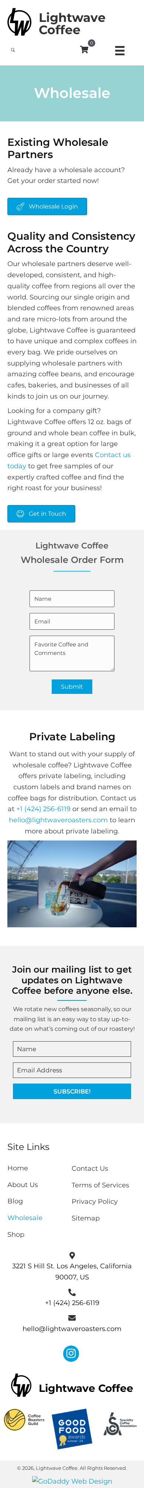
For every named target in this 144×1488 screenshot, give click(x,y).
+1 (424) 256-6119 (43, 809)
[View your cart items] (84, 50)
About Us (22, 1185)
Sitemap (86, 1218)
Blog (15, 1201)
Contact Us (90, 1168)
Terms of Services (100, 1185)
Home (17, 1168)
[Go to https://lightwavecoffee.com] (72, 21)
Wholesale (24, 1218)
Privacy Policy (95, 1201)
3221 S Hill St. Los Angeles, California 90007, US (72, 1271)
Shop (15, 1234)
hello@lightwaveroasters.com (58, 820)
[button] (72, 1091)
